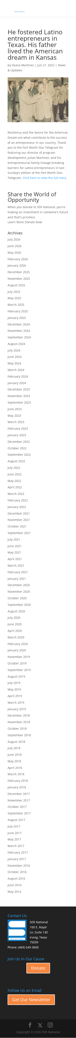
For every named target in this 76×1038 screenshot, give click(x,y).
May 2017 (14, 839)
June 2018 (15, 755)
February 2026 (18, 259)
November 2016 (19, 866)
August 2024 (16, 344)
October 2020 (17, 598)
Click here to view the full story (44, 178)
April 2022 (15, 487)
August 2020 (16, 611)
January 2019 (17, 709)
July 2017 (14, 826)
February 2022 (18, 500)
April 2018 (15, 768)
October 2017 (17, 807)
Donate (38, 968)
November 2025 (19, 279)
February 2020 (18, 644)
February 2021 (18, 572)
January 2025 (17, 318)
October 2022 (17, 448)
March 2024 (16, 370)
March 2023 (16, 422)
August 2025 (16, 285)
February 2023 (18, 428)
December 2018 (19, 715)
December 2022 (19, 442)
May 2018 (14, 761)
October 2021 (17, 526)
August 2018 (16, 742)
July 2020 (14, 618)
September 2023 (19, 402)
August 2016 (16, 878)
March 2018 (16, 774)
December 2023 (19, 389)
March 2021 (16, 565)
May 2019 (14, 689)
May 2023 (14, 416)
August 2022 (16, 461)
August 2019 (16, 676)
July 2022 (14, 468)
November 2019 (19, 657)
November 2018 (19, 722)
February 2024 (18, 376)
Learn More (16, 222)
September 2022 (19, 455)
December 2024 (19, 324)
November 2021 (19, 520)
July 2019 (14, 683)
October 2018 (17, 729)
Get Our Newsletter (31, 999)
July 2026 (14, 239)
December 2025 (19, 272)
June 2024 (15, 357)
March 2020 (16, 637)
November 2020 (19, 592)
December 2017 (19, 794)
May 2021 (14, 552)
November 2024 (19, 331)
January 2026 (17, 265)
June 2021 (15, 546)
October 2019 (17, 663)
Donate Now (33, 222)
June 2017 (15, 833)
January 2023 (17, 435)
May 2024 (14, 363)
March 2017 (16, 846)
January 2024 (17, 383)
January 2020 (17, 650)
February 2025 (18, 311)
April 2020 (15, 631)
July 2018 (14, 748)
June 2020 (15, 624)
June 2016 (15, 885)
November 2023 (19, 396)
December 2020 (19, 585)
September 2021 (19, 533)
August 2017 (16, 820)
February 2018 (18, 781)
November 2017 (19, 800)
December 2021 (19, 513)
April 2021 (15, 559)
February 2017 (18, 852)
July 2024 (14, 350)
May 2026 (14, 253)
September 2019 (19, 670)
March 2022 (16, 494)
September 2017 (19, 813)
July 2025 (14, 292)
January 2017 (17, 859)
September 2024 (19, 337)
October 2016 (17, 872)
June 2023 (15, 409)
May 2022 (14, 481)
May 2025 (14, 298)
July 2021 (14, 539)
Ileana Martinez (23, 65)
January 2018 (17, 787)
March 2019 (16, 702)
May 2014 (14, 892)
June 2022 (15, 474)
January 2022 (17, 507)
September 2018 (19, 735)
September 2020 (19, 605)
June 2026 (15, 246)
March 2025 (16, 305)
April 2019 (15, 696)
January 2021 (17, 579)
